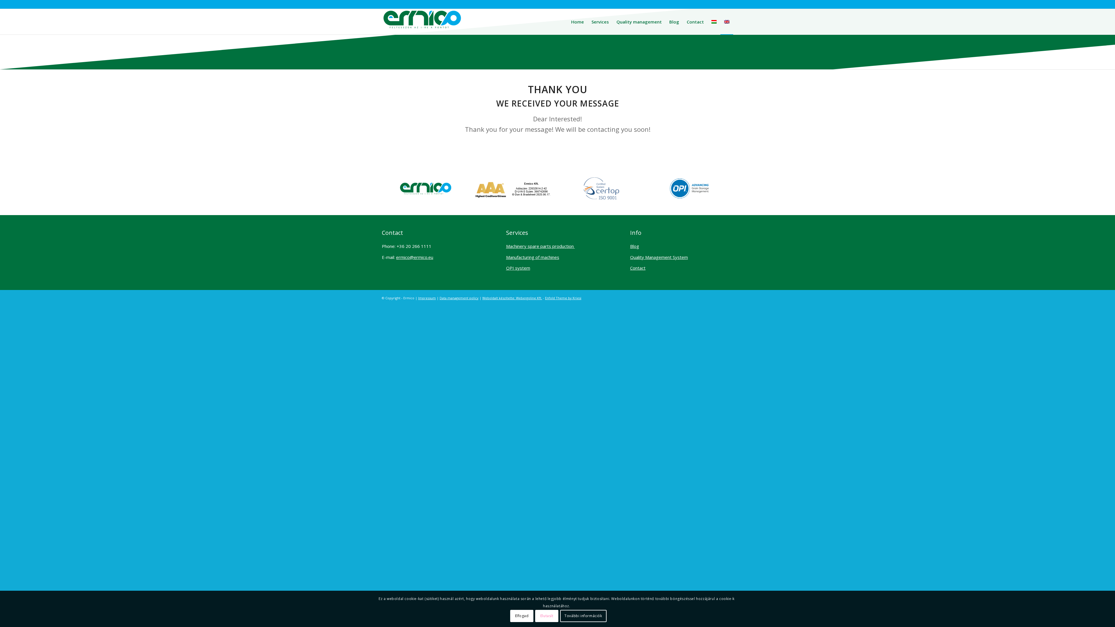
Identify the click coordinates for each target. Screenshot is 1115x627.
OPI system (518, 268)
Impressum (427, 298)
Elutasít (546, 615)
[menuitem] (577, 22)
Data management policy (459, 298)
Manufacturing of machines (532, 257)
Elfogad (522, 615)
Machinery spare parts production (540, 246)
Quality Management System (659, 257)
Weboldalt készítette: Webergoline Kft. (512, 298)
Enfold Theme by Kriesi (563, 298)
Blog (634, 246)
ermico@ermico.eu (414, 257)
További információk (583, 615)
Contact (637, 268)
